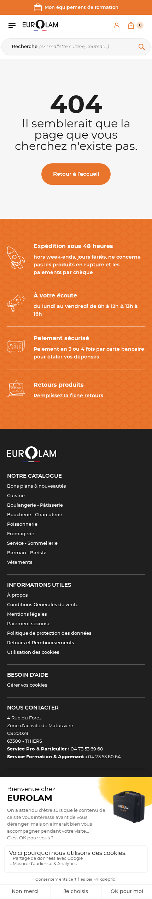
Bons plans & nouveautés (36, 486)
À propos (17, 595)
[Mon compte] (117, 25)
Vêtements (20, 562)
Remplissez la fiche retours (68, 395)
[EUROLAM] (40, 25)
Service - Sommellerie (32, 543)
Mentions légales (27, 614)
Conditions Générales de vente (42, 605)
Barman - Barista (27, 553)
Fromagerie (20, 534)
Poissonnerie (22, 524)
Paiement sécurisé (29, 624)
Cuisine (16, 496)
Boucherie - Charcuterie (34, 515)
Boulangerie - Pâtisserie (35, 505)
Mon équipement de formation (81, 7)
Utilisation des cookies (33, 652)
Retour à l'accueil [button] (76, 174)
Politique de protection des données (49, 633)
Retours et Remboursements (40, 643)
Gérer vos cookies (27, 685)
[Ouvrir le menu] (15, 25)
